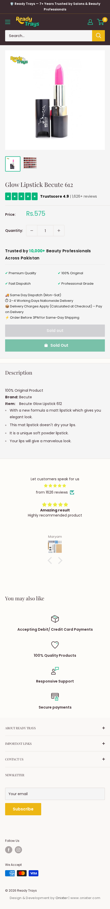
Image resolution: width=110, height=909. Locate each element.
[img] (55, 485)
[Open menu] (7, 22)
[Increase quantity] (58, 230)
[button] (51, 560)
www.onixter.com (85, 897)
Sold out (55, 330)
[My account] (90, 22)
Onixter (62, 897)
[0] (100, 22)
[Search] (98, 35)
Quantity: (14, 230)
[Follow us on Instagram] (18, 849)
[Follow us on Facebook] (8, 849)
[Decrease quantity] (31, 230)
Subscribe (23, 809)
